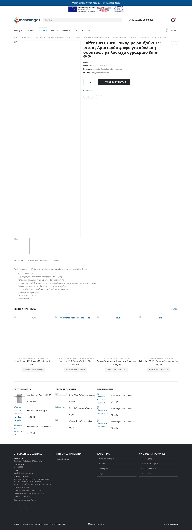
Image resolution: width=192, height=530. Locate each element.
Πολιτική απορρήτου (149, 464)
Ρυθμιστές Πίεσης (62, 459)
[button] (171, 308)
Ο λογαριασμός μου (107, 458)
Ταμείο (102, 474)
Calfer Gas (87, 90)
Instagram (28, 508)
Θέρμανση (66, 31)
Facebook (85, 97)
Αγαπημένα (103, 469)
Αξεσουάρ (43, 31)
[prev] (172, 43)
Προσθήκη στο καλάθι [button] (33, 370)
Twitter (90, 97)
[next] (176, 43)
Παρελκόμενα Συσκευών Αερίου (37, 359)
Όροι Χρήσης (146, 458)
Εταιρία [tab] (57, 260)
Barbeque (18, 31)
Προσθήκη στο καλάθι (115, 82)
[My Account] (160, 20)
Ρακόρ (106, 73)
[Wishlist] (166, 20)
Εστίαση (54, 31)
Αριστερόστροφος (97, 73)
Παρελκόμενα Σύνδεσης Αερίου (112, 69)
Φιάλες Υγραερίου (83, 31)
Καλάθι (102, 464)
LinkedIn (95, 97)
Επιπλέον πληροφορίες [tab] (38, 260)
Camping (30, 31)
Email (100, 97)
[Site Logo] (27, 20)
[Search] (118, 20)
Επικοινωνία (146, 474)
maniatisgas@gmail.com (23, 473)
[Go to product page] (33, 335)
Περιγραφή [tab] (18, 260)
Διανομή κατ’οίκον (148, 469)
